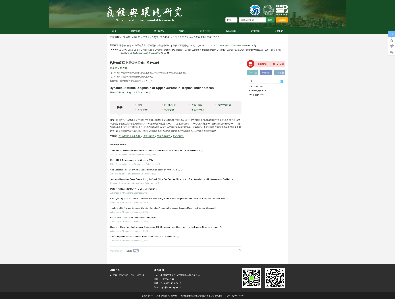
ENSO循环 (178, 136)
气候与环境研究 (131, 37)
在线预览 (262, 64)
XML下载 (279, 72)
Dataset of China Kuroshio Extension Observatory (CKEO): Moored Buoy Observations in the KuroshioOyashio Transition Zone (167, 227)
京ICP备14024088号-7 (236, 296)
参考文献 (224, 105)
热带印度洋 (149, 136)
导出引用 (266, 72)
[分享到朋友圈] (391, 52)
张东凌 (113, 68)
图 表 (197, 105)
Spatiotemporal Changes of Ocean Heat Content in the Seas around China (143, 237)
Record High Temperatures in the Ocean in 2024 (131, 160)
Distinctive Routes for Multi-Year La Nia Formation (132, 189)
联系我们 (256, 31)
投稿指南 (231, 31)
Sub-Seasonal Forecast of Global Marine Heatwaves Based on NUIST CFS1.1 (145, 170)
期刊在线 (159, 31)
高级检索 (282, 20)
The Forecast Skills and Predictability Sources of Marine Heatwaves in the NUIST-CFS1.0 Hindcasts (155, 151)
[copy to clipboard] (168, 53)
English (279, 31)
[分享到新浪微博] (391, 46)
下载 (277, 64)
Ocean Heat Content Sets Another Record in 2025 (132, 217)
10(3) (155, 37)
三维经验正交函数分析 (129, 136)
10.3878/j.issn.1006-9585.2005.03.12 (198, 37)
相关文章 (143, 110)
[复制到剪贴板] (255, 45)
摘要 (140, 105)
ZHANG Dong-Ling (120, 92)
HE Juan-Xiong (142, 92)
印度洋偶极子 (164, 136)
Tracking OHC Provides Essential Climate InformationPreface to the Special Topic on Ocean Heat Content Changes (162, 208)
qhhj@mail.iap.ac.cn (171, 287)
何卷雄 (123, 68)
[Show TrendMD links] (239, 250)
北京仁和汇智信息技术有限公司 (201, 296)
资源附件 (197, 110)
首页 (114, 31)
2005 (146, 37)
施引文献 (169, 110)
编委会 (183, 31)
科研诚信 (205, 31)
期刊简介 (135, 31)
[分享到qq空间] (391, 40)
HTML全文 (170, 105)
